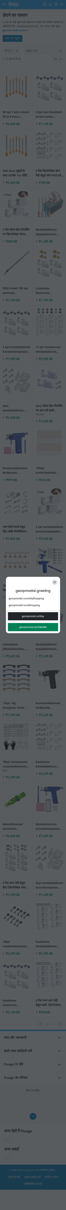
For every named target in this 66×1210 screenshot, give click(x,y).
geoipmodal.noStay (33, 616)
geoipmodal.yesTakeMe (33, 627)
